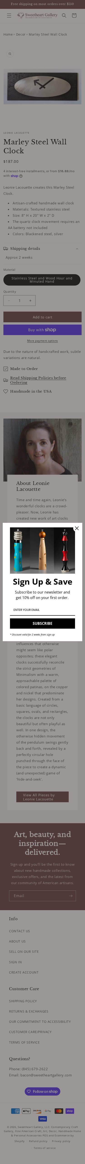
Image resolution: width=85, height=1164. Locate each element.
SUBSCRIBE (42, 623)
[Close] (76, 528)
